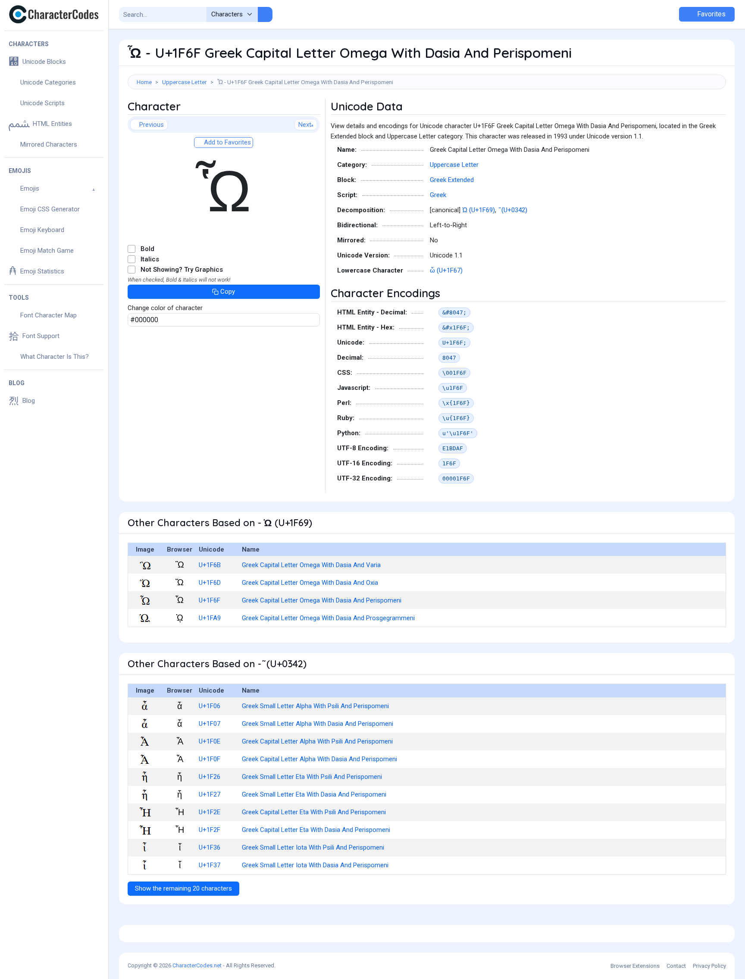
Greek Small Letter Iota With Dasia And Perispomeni (315, 865)
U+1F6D (210, 583)
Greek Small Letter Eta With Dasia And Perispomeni (314, 794)
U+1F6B (210, 565)
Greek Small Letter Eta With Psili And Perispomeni (312, 777)
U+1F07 (209, 724)
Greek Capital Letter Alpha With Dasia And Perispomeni (319, 759)
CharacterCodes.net (197, 965)
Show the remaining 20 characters (183, 888)
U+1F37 (209, 865)
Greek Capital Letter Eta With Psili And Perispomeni (314, 812)
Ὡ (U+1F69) (478, 210)
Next (304, 125)
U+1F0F (209, 759)
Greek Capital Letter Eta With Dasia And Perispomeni (316, 830)
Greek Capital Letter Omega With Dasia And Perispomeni (321, 600)
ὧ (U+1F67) (446, 270)
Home (144, 81)
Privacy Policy (709, 966)
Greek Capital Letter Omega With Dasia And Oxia (310, 583)
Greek (438, 195)
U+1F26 (209, 777)
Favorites (710, 14)
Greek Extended (452, 180)
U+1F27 (209, 794)
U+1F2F (209, 830)
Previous (151, 125)
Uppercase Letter (184, 81)
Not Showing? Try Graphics (182, 269)
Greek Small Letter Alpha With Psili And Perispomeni (315, 706)
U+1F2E (209, 812)
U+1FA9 (210, 618)
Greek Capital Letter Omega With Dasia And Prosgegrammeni (328, 618)
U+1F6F (209, 600)
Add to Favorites (226, 142)
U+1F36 (209, 847)
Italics (150, 259)
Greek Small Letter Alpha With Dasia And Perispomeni (317, 724)
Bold (147, 249)
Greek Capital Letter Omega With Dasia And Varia (311, 565)
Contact (676, 966)
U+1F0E (209, 741)
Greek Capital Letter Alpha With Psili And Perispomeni (317, 741)
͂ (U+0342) (513, 210)
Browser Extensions (635, 966)
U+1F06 (209, 706)
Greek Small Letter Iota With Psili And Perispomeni (313, 847)
